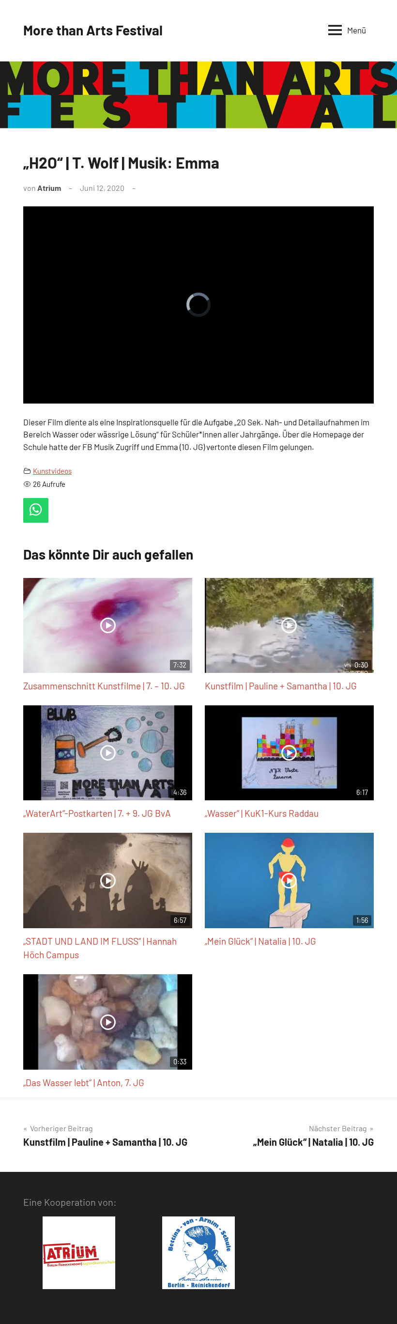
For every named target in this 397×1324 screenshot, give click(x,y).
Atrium (49, 187)
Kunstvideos (52, 471)
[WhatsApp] (35, 510)
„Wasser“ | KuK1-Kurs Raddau (262, 813)
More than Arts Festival (93, 30)
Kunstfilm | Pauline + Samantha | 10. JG (281, 685)
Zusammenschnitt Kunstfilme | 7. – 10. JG (104, 685)
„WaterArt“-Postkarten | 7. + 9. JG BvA (97, 813)
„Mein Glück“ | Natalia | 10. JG (260, 941)
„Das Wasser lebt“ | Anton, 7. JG (83, 1082)
